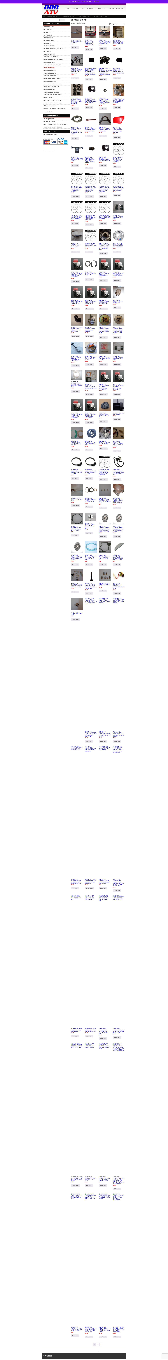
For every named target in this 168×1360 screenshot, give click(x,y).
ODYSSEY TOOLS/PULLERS (52, 86)
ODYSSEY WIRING (49, 89)
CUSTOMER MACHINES (50, 134)
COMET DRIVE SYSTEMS (84, 16)
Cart (83, 8)
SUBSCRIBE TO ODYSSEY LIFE (53, 127)
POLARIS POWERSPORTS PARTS (53, 100)
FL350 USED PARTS (49, 54)
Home (68, 8)
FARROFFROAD (48, 37)
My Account (76, 8)
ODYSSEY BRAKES (49, 62)
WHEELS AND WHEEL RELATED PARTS (55, 108)
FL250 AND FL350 (49, 40)
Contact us (119, 8)
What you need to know (50, 105)
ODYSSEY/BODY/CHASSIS (51, 92)
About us (111, 8)
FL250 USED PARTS (49, 46)
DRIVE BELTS (48, 35)
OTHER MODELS (49, 97)
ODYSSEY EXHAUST (50, 70)
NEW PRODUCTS (49, 27)
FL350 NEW (47, 51)
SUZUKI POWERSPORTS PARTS (53, 103)
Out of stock (117, 166)
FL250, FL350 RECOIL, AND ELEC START (55, 48)
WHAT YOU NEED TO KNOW (101, 16)
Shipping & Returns (101, 8)
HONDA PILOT (48, 32)
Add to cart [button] (75, 47)
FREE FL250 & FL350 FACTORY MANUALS (55, 124)
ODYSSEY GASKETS (50, 76)
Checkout (90, 8)
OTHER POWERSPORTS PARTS (51, 16)
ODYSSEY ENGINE (49, 67)
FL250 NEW (47, 43)
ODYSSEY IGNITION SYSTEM (52, 78)
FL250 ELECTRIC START (69, 16)
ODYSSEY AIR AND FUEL (51, 57)
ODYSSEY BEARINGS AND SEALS (53, 59)
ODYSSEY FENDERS (50, 73)
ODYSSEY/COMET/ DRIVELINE (52, 95)
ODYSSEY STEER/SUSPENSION (53, 84)
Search (62, 20)
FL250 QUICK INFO (49, 119)
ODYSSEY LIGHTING (50, 81)
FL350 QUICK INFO (49, 121)
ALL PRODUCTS (48, 112)
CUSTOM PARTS (48, 29)
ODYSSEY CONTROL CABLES (52, 65)
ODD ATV (49, 1356)
